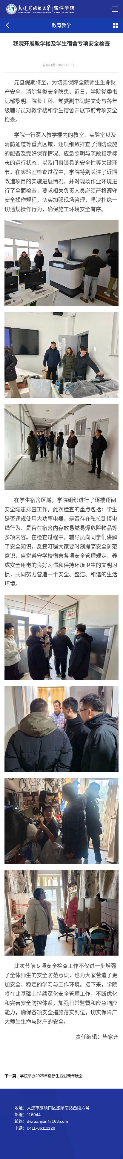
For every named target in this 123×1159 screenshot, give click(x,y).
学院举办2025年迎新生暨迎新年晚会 (43, 1076)
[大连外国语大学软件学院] (40, 8)
